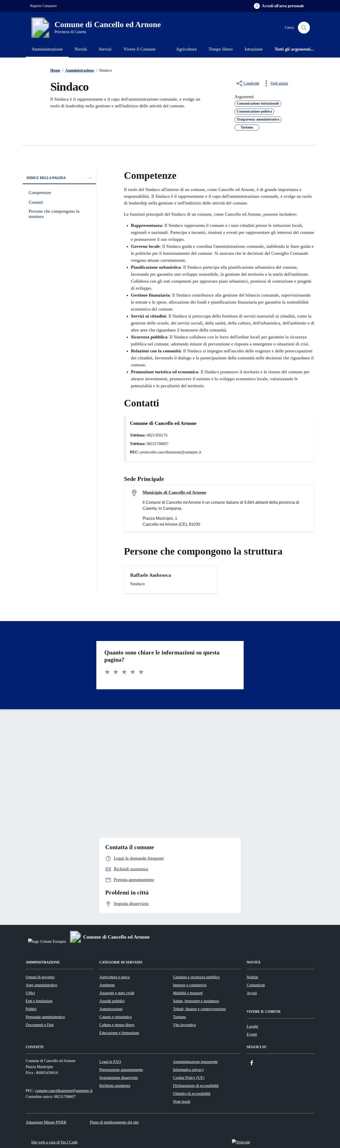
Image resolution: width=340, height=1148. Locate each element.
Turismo (179, 1017)
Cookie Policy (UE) (188, 1078)
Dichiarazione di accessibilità (196, 1086)
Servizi (105, 49)
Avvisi (252, 993)
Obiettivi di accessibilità (191, 1093)
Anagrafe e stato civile (116, 993)
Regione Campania (43, 6)
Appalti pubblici (112, 1001)
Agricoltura (186, 49)
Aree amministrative (41, 985)
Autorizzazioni (110, 1009)
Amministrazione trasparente (195, 1062)
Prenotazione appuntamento (121, 1070)
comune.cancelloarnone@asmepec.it (63, 1090)
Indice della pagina (46, 178)
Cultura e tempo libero (116, 1025)
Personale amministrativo (45, 1017)
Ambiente (107, 985)
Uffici (30, 993)
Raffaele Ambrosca (150, 575)
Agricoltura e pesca (114, 977)
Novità (81, 49)
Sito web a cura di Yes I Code (54, 1142)
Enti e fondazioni (39, 1001)
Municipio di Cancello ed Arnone (174, 492)
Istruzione (254, 49)
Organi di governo (40, 977)
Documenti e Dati (40, 1025)
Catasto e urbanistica (115, 1017)
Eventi (252, 1034)
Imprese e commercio (190, 985)
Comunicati (256, 985)
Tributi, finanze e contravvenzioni (199, 1009)
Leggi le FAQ (110, 1062)
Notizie (252, 977)
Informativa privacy (188, 1070)
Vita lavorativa (184, 1025)
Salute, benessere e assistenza (196, 1001)
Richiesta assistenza (114, 1086)
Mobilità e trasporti (188, 993)
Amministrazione (47, 49)
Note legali (181, 1101)
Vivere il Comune (139, 49)
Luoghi (252, 1026)
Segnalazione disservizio (118, 1078)
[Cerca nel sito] (304, 28)
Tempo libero (221, 49)
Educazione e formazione (119, 1033)
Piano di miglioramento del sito (114, 1122)
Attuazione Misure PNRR (46, 1122)
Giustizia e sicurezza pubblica (196, 977)
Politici (31, 1009)
